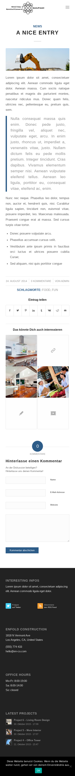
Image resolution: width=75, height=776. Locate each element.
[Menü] (67, 7)
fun (55, 289)
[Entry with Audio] (53, 382)
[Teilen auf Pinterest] (26, 310)
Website (54, 505)
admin (65, 281)
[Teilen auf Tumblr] (42, 310)
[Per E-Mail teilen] (65, 310)
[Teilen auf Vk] (49, 310)
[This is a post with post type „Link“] (53, 350)
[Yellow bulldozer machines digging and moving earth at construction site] (37, 59)
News (37, 26)
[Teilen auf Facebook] (10, 310)
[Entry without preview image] (21, 413)
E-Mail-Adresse (57, 492)
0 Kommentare (41, 281)
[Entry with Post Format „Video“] (53, 413)
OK (38, 770)
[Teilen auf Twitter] (18, 310)
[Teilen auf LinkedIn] (34, 310)
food (46, 289)
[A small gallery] (21, 350)
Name (53, 480)
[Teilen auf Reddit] (57, 310)
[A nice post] (21, 382)
